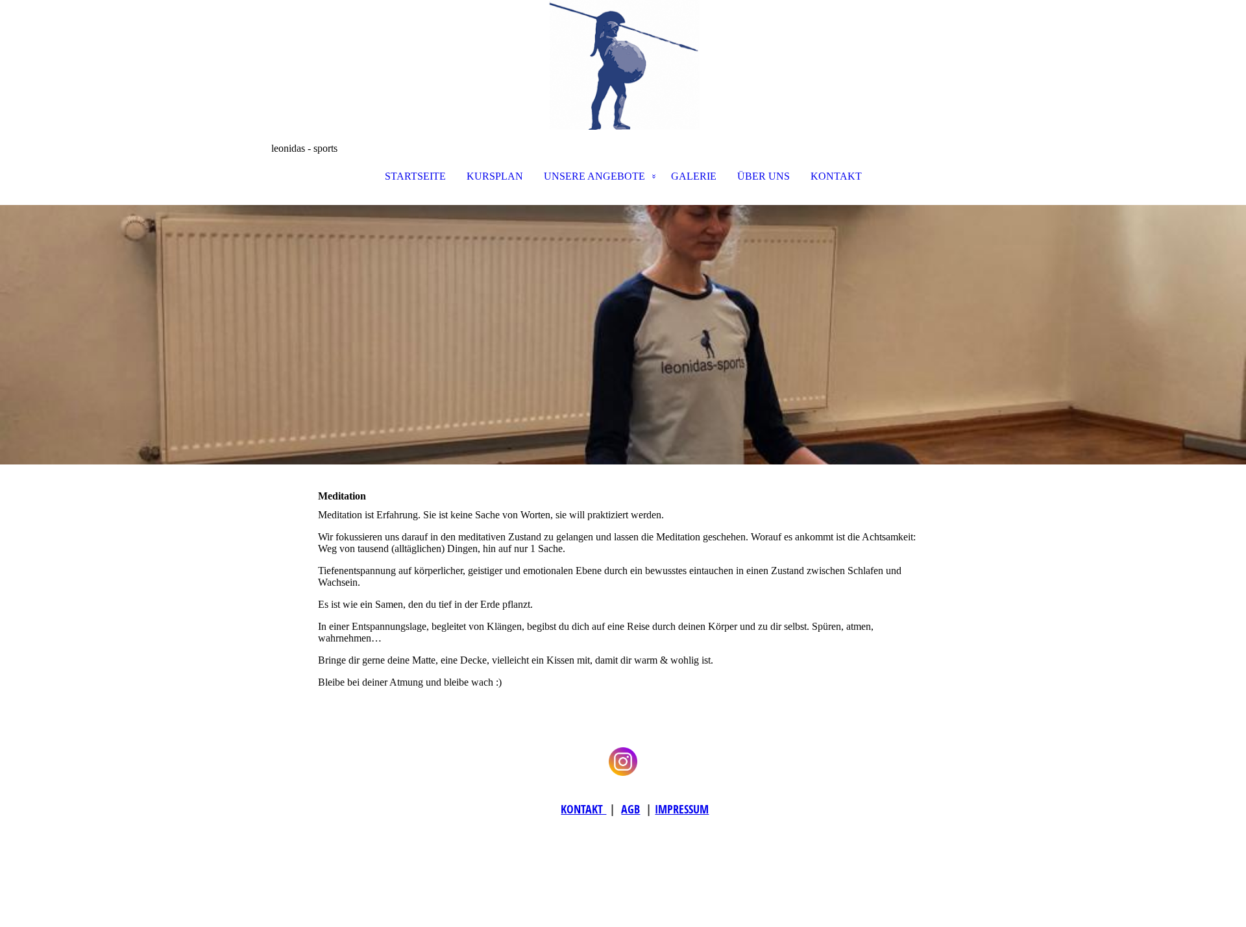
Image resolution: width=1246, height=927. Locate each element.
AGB (630, 809)
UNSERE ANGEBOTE (594, 176)
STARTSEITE (415, 176)
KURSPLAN (495, 176)
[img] (623, 65)
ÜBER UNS (763, 176)
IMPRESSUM (682, 809)
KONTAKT (836, 176)
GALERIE (693, 176)
